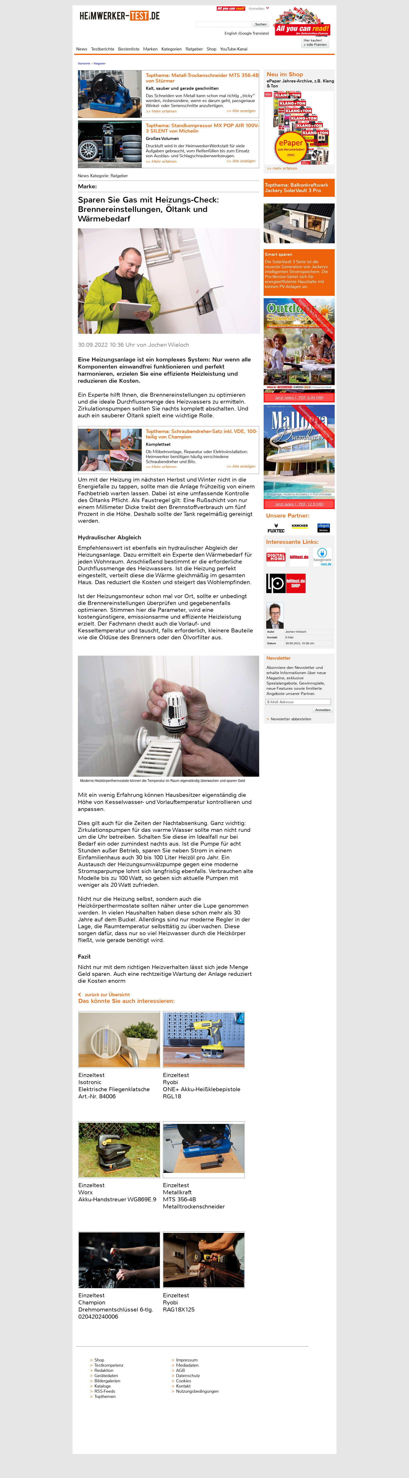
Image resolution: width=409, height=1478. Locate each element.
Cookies (183, 1381)
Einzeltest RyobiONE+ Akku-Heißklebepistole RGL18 (201, 1085)
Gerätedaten (106, 1376)
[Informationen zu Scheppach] (323, 528)
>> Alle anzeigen (241, 110)
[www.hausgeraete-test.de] (322, 570)
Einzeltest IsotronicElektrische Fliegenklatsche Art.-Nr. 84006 (114, 1085)
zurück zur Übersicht (107, 994)
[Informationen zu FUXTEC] (276, 528)
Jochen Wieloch (295, 632)
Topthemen (105, 1396)
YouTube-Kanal (233, 49)
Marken (150, 49)
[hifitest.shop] (296, 597)
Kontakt (183, 1386)
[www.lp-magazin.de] (276, 597)
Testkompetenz (108, 1365)
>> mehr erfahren (282, 168)
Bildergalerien (107, 1381)
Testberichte (102, 49)
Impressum (187, 1360)
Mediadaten (187, 1365)
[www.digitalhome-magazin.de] (276, 570)
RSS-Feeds (104, 1391)
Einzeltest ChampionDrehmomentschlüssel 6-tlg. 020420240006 (115, 1306)
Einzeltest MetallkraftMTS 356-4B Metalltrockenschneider (194, 1195)
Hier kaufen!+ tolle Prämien (315, 42)
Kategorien (171, 49)
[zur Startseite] (119, 15)
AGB (180, 1370)
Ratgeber (194, 49)
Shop (211, 49)
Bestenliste (128, 49)
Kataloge (102, 1386)
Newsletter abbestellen (291, 718)
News (81, 49)
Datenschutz (188, 1376)
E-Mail (289, 637)
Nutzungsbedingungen (197, 1391)
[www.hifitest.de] (299, 570)
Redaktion (103, 1370)
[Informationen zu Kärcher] (300, 528)
